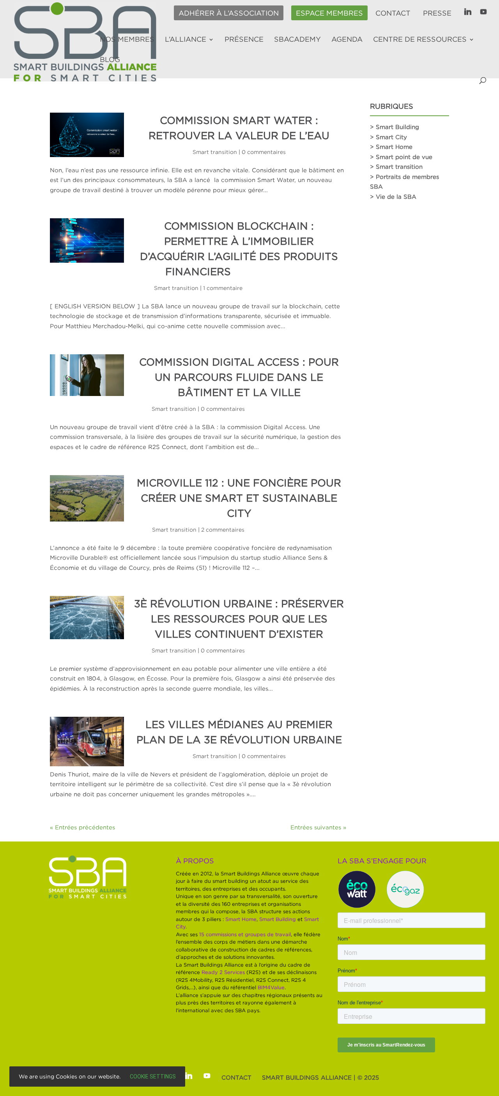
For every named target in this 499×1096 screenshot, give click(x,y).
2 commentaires (222, 529)
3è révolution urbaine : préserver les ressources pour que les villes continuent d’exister (239, 618)
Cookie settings (153, 1076)
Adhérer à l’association (229, 13)
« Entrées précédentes (82, 827)
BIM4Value (271, 987)
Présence (244, 40)
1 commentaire (222, 288)
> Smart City (388, 137)
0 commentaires (264, 152)
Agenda (347, 40)
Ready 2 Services (223, 972)
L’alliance (185, 40)
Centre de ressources (420, 40)
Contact (393, 13)
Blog (110, 60)
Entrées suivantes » (318, 827)
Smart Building (277, 919)
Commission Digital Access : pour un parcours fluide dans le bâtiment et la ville (239, 377)
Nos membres (127, 40)
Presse (437, 13)
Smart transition (215, 152)
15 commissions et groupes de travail (245, 934)
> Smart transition (396, 166)
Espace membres (329, 13)
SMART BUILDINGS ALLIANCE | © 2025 (320, 1077)
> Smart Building (394, 127)
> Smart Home (391, 146)
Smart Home (241, 919)
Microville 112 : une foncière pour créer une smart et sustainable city (239, 497)
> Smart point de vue (401, 157)
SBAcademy (297, 40)
